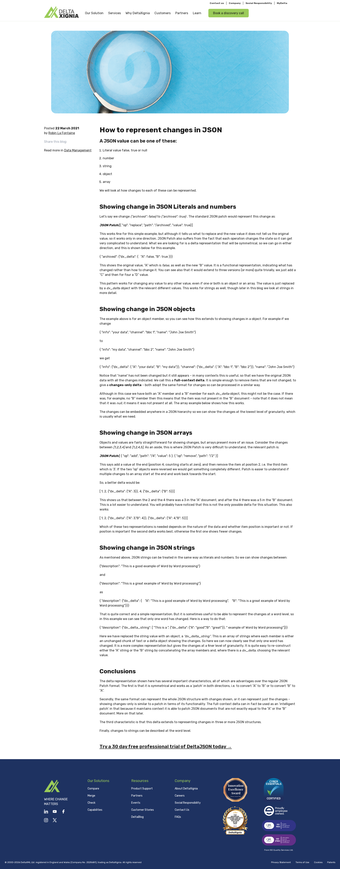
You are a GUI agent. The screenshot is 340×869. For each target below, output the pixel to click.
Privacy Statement (281, 862)
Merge (91, 795)
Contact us (217, 3)
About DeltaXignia (186, 788)
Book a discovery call (228, 13)
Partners (136, 795)
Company (235, 3)
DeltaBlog (137, 817)
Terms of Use (302, 862)
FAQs (178, 817)
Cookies (318, 862)
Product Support (142, 788)
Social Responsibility (259, 3)
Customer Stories (142, 810)
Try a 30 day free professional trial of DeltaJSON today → (166, 746)
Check (91, 802)
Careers (180, 795)
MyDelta (282, 3)
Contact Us (182, 810)
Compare (93, 788)
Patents (331, 862)
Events (135, 802)
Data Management (77, 150)
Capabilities (95, 810)
